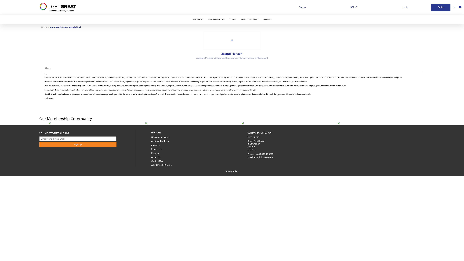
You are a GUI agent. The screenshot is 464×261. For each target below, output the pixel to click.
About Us (155, 157)
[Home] (58, 7)
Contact (267, 19)
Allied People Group (160, 165)
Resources (198, 19)
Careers (302, 7)
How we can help (159, 137)
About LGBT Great (249, 19)
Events (232, 19)
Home (44, 27)
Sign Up (78, 144)
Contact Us (156, 161)
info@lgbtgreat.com (263, 157)
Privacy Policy (232, 171)
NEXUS (353, 7)
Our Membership (216, 19)
